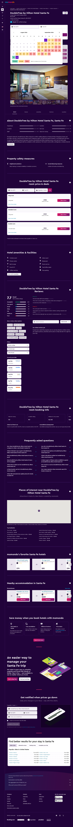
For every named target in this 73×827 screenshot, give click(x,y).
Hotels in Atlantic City (44, 762)
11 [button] (20, 47)
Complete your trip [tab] (43, 745)
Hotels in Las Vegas (13, 754)
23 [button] (13, 53)
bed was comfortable (12, 331)
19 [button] (23, 50)
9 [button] (13, 47)
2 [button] (13, 43)
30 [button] (13, 57)
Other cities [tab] (13, 745)
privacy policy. (32, 727)
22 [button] (34, 50)
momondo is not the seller (15, 779)
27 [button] (27, 53)
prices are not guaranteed (38, 775)
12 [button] (23, 47)
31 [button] (17, 57)
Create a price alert (60, 630)
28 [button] (30, 53)
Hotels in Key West (43, 756)
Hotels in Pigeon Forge (14, 762)
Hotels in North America (21, 8)
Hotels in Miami (42, 760)
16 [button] (13, 50)
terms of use (25, 727)
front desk (18, 328)
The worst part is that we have (42, 308)
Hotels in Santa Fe (53, 8)
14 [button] (30, 47)
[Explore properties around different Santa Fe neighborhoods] (70, 583)
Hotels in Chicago (43, 758)
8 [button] (34, 43)
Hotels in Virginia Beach (44, 754)
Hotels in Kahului (13, 752)
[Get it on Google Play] (59, 797)
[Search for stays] (2, 9)
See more (67, 588)
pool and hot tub (20, 334)
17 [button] (17, 50)
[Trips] (2, 22)
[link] (23, 599)
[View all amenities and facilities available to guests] (70, 253)
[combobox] (23, 709)
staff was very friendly (19, 324)
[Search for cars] (2, 12)
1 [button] (45, 40)
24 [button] (17, 53)
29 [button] (34, 53)
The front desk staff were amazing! (43, 298)
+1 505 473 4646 (14, 20)
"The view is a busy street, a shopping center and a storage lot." (50, 300)
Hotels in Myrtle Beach (14, 760)
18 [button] (20, 50)
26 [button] (24, 53)
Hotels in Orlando (13, 756)
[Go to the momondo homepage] (9, 2)
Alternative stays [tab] (23, 745)
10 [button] (17, 47)
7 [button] (30, 43)
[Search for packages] (2, 15)
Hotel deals (12, 8)
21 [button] (30, 50)
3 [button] (52, 40)
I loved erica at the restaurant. (42, 302)
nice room (10, 324)
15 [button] (34, 47)
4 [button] (20, 43)
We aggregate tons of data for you (17, 782)
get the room (22, 331)
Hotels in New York (43, 752)
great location (11, 334)
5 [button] (59, 40)
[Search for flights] (2, 6)
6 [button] (27, 43)
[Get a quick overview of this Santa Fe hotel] (70, 121)
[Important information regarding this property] (70, 408)
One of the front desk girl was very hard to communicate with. (49, 314)
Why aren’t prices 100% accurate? (17, 785)
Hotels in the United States (32, 8)
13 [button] (27, 47)
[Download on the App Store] (59, 800)
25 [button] (20, 53)
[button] (2, 2)
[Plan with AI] (2, 18)
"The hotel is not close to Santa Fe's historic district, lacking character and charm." (50, 311)
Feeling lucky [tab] (33, 745)
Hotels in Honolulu (13, 758)
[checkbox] (14, 362)
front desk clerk (11, 328)
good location (22, 337)
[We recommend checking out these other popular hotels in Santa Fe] (70, 554)
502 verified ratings (21, 22)
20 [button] (27, 50)
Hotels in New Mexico (44, 8)
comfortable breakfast (13, 337)
